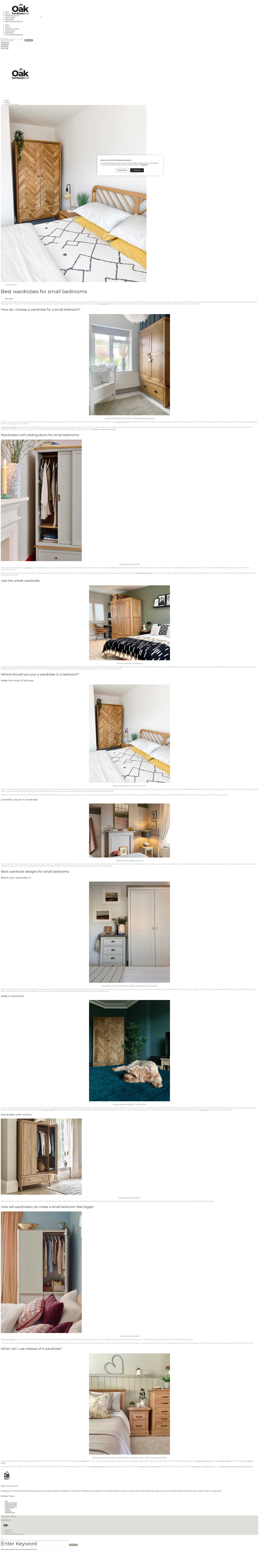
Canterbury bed (98, 1458)
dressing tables (224, 1461)
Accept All (137, 170)
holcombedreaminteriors (144, 418)
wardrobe (204, 1110)
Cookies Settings (122, 170)
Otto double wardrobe (129, 1336)
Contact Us (9, 1532)
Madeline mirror (122, 860)
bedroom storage (11, 1504)
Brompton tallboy (127, 986)
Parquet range (48, 1110)
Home (7, 11)
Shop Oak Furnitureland (14, 21)
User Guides (9, 19)
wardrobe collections (97, 1467)
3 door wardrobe (122, 422)
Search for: (4, 38)
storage (7, 1509)
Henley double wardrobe (129, 564)
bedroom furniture (203, 1461)
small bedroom (10, 1507)
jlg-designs (141, 1104)
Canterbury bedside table (117, 1458)
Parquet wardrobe (120, 786)
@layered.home (136, 860)
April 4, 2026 (9, 298)
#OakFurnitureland (230, 1467)
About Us (8, 1530)
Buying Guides (10, 17)
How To (7, 13)
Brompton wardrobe (110, 986)
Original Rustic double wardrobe (118, 418)
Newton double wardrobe (129, 1198)
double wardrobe (9, 427)
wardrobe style (10, 1512)
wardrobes (103, 304)
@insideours (138, 663)
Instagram (196, 1467)
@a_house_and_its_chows (146, 986)
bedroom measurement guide (103, 429)
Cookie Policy (144, 164)
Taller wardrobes (8, 1340)
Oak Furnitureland (9, 1486)
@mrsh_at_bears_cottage (156, 1458)
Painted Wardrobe (11, 1506)
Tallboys (83, 1461)
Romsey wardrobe (123, 663)
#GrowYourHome (245, 1467)
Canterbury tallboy (137, 1458)
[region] (130, 165)
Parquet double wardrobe (123, 1104)
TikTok (207, 1467)
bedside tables (145, 573)
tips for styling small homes (150, 1467)
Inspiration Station (12, 15)
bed (137, 573)
